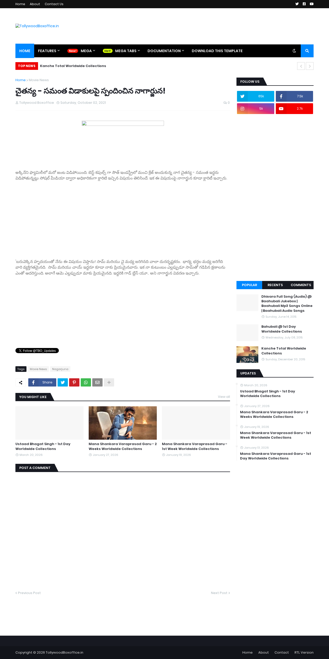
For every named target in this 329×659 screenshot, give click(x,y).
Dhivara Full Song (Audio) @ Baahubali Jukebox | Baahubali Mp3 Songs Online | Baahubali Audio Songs (287, 303)
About (35, 4)
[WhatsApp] (86, 382)
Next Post (219, 592)
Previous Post (29, 592)
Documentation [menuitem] (164, 50)
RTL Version (304, 652)
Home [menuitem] (24, 50)
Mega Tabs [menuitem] (125, 50)
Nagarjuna (60, 369)
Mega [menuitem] (86, 50)
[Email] (97, 382)
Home (20, 4)
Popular (249, 285)
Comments (301, 285)
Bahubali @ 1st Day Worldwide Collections (281, 329)
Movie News (39, 80)
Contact (282, 652)
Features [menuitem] (47, 50)
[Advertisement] (122, 217)
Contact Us (54, 4)
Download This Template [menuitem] (217, 50)
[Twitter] (63, 382)
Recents (275, 285)
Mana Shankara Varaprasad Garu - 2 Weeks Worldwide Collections (123, 446)
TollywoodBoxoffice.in (64, 652)
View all (224, 396)
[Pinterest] (74, 382)
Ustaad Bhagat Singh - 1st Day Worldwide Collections (42, 446)
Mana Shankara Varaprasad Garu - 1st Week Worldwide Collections (194, 446)
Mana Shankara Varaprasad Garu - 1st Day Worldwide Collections (275, 456)
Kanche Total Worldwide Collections (73, 65)
